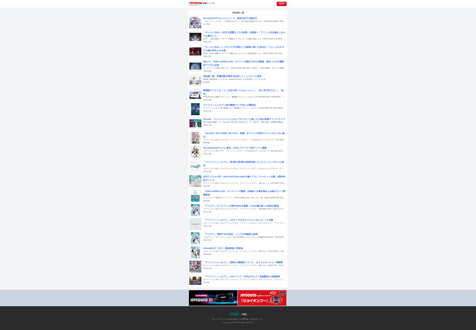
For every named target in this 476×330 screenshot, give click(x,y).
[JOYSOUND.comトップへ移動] (282, 4)
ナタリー (201, 5)
